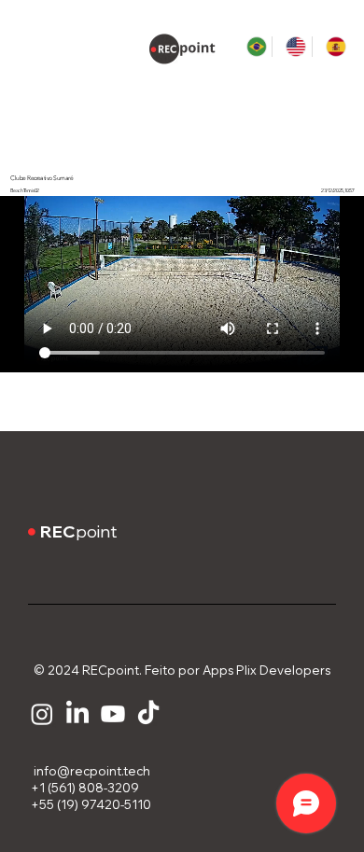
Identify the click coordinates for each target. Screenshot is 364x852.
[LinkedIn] (77, 714)
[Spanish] (332, 46)
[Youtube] (113, 714)
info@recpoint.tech (89, 770)
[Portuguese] (253, 46)
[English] (292, 46)
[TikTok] (148, 714)
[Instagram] (42, 714)
